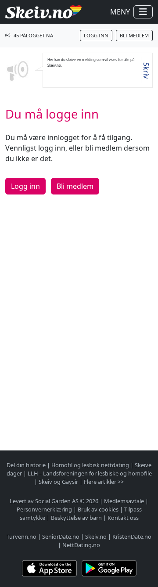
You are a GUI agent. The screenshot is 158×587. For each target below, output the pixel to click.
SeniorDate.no (60, 536)
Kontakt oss (123, 518)
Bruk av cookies (98, 509)
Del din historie (26, 465)
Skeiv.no (96, 536)
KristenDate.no (131, 536)
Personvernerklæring (44, 509)
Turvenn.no (21, 536)
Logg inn (96, 35)
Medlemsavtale (124, 501)
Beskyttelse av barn (76, 518)
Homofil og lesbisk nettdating (90, 465)
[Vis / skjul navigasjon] (143, 11)
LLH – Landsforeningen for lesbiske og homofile (90, 473)
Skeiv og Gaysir (58, 482)
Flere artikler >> (104, 482)
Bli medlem (134, 35)
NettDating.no (81, 545)
